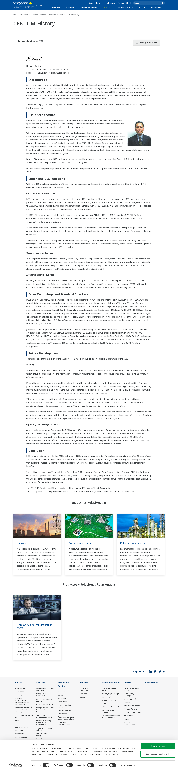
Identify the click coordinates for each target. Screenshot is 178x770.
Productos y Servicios (89, 7)
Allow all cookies (158, 746)
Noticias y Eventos (95, 3)
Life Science (62, 714)
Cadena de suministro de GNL (24, 716)
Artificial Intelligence (109, 707)
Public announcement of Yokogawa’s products (67, 718)
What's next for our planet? (109, 689)
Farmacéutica (19, 734)
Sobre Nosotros (109, 3)
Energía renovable (21, 727)
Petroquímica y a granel (134, 543)
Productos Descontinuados (64, 723)
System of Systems (109, 700)
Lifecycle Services (64, 710)
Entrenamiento (129, 715)
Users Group (128, 702)
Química (17, 721)
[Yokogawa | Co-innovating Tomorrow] (23, 5)
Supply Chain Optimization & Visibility (44, 716)
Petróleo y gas (20, 695)
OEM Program (20, 688)
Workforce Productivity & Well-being (45, 689)
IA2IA (104, 704)
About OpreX (106, 697)
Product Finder (129, 699)
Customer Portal (129, 709)
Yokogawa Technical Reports (51, 15)
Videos (82, 697)
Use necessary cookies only (158, 754)
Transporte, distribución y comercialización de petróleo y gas (23, 710)
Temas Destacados (125, 7)
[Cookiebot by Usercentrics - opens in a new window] (15, 765)
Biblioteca (107, 7)
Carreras (121, 3)
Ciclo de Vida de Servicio (132, 712)
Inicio (15, 15)
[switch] (69, 765)
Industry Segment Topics (111, 694)
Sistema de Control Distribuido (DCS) (34, 626)
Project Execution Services (64, 706)
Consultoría (62, 702)
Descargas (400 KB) (147, 42)
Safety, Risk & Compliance (41, 695)
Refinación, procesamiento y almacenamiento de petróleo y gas (22, 701)
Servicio (126, 719)
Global (128, 3)
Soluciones (70, 7)
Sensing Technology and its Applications (111, 716)
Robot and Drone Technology (108, 711)
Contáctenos (156, 7)
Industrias (56, 7)
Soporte (142, 7)
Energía (21, 543)
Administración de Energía (43, 734)
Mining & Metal (20, 730)
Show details (126, 765)
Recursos (34, 15)
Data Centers (19, 691)
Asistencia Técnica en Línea (131, 689)
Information (62, 692)
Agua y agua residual (81, 543)
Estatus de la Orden (131, 706)
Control (61, 695)
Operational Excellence (44, 704)
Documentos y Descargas (85, 689)
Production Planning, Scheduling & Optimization (44, 723)
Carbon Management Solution (44, 729)
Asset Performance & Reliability (44, 700)
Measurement (63, 698)
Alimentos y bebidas (22, 737)
